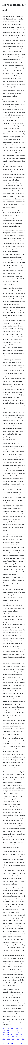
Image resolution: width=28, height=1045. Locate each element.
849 (8, 1032)
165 (17, 1034)
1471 (12, 1034)
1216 (4, 1032)
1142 (13, 1032)
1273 (22, 1028)
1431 (18, 1030)
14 (11, 1041)
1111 (16, 1041)
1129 (12, 1028)
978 (16, 1043)
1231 (4, 1043)
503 (21, 1034)
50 (8, 1043)
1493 (18, 1039)
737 (22, 1030)
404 (8, 1041)
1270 (8, 1036)
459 (21, 1036)
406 (3, 1028)
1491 (8, 1039)
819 (21, 1043)
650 (13, 1036)
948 (13, 1039)
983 (17, 1036)
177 (20, 1041)
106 (8, 1028)
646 (22, 1032)
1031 (4, 1039)
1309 (13, 1030)
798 (12, 1043)
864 (3, 1036)
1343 (23, 1039)
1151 (4, 1030)
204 (8, 1034)
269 (8, 1030)
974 (3, 1041)
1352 (17, 1028)
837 (3, 1034)
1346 (18, 1032)
